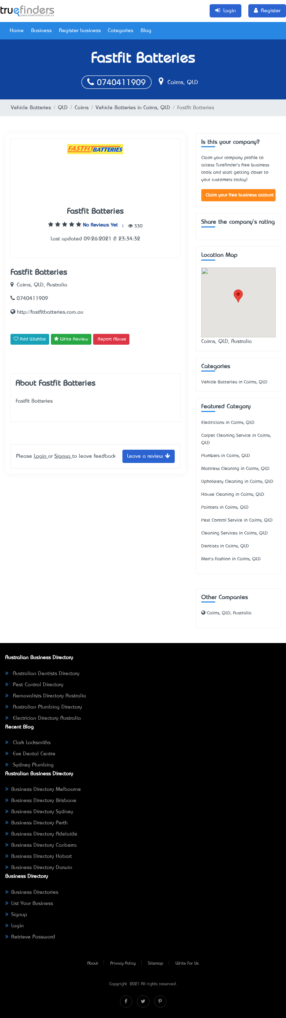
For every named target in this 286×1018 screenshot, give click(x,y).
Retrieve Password (33, 937)
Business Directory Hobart (41, 856)
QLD (63, 107)
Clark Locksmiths (31, 742)
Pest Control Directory (37, 684)
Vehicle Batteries (31, 107)
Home (17, 30)
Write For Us (187, 963)
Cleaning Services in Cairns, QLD (234, 533)
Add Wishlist (32, 339)
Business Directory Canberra (44, 845)
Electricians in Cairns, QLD (228, 422)
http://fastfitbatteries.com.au (49, 312)
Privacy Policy (123, 963)
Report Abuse (112, 339)
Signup (63, 456)
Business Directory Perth (39, 823)
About (92, 963)
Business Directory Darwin (41, 867)
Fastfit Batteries (95, 211)
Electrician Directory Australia (46, 718)
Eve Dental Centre (33, 753)
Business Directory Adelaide (44, 834)
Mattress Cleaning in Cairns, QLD (235, 468)
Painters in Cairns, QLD (225, 507)
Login (41, 456)
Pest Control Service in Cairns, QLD (237, 520)
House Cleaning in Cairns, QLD (232, 494)
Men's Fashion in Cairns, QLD (231, 559)
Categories (120, 30)
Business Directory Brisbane (43, 800)
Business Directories (34, 892)
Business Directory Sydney (42, 811)
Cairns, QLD (181, 82)
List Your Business (32, 903)
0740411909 (120, 83)
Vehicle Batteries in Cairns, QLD (133, 107)
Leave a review (146, 456)
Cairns (82, 107)
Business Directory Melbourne (46, 789)
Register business (80, 30)
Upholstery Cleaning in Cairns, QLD (237, 481)
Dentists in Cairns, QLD (225, 546)
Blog (146, 30)
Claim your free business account (240, 195)
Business (41, 30)
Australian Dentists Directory (45, 673)
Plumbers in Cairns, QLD (225, 456)
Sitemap (155, 963)
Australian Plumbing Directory (46, 707)
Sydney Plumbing (32, 765)
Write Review (73, 339)
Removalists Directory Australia (48, 696)
